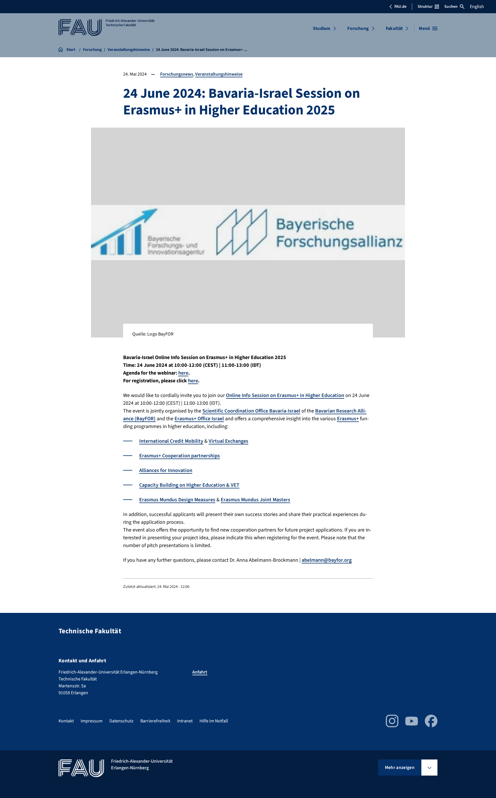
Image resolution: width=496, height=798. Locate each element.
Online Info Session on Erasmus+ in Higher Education (285, 395)
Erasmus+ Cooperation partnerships (179, 455)
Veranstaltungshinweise (219, 74)
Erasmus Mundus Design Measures (177, 499)
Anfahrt (199, 672)
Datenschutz (121, 721)
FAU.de (400, 6)
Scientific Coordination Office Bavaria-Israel (251, 411)
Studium (321, 28)
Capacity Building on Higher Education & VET (189, 485)
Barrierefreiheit (155, 721)
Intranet (185, 721)
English (477, 6)
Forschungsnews (176, 74)
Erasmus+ (348, 418)
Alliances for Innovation (165, 470)
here (183, 373)
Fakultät (394, 28)
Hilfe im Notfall (213, 721)
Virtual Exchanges (228, 441)
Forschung (358, 28)
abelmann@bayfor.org (327, 560)
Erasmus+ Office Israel (199, 418)
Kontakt (66, 721)
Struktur (425, 6)
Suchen (451, 6)
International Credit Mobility (171, 441)
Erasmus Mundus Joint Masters (255, 499)
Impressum (91, 721)
